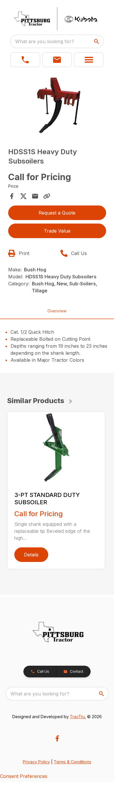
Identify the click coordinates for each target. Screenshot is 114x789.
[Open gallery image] (57, 105)
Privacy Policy (36, 761)
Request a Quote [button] (57, 213)
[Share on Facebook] (11, 196)
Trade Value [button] (57, 231)
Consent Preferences (23, 776)
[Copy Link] (46, 196)
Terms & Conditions (72, 761)
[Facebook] (57, 738)
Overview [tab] (57, 310)
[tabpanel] (57, 106)
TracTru (77, 716)
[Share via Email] (35, 196)
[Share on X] (23, 196)
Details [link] (31, 555)
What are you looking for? (44, 41)
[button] (25, 59)
